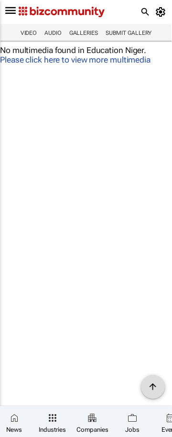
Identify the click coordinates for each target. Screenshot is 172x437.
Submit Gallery (129, 33)
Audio (53, 33)
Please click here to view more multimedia (75, 59)
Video (29, 33)
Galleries (83, 33)
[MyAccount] (162, 12)
